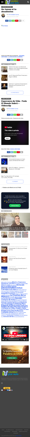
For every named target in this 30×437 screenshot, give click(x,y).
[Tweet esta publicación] (9, 20)
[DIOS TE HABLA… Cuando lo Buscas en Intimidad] (4, 170)
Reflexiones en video (6, 313)
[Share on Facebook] (8, 114)
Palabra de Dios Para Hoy (11, 307)
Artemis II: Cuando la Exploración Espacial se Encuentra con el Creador (18, 85)
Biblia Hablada (13, 285)
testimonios (3, 315)
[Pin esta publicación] (16, 20)
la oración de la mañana (15, 297)
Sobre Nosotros (23, 431)
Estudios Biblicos (13, 289)
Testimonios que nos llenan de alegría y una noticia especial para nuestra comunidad (18, 68)
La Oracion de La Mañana (15, 56)
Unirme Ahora (15, 205)
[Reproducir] (3, 339)
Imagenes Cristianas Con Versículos (14, 292)
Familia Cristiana (21, 289)
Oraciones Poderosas (21, 305)
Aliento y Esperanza (19, 282)
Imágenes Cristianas (8, 293)
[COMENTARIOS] (23, 20)
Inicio (3, 429)
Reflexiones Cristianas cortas (12, 311)
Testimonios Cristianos (12, 315)
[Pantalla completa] (27, 339)
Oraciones (14, 431)
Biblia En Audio (5, 285)
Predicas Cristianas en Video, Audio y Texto (14, 307)
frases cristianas (10, 291)
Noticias (25, 301)
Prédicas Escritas (8, 311)
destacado (20, 285)
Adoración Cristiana (6, 282)
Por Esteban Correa (14, 14)
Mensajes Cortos (10, 298)
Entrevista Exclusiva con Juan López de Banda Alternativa (17, 159)
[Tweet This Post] (11, 114)
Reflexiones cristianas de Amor (19, 312)
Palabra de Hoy (10, 429)
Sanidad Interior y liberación (17, 313)
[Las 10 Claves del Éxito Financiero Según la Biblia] (4, 78)
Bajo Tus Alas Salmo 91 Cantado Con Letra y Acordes (10, 176)
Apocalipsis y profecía (20, 283)
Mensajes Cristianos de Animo (11, 299)
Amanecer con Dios (8, 283)
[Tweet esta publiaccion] (11, 59)
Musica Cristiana (15, 149)
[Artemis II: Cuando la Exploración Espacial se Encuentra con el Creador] (4, 86)
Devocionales (8, 287)
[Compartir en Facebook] (6, 20)
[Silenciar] (24, 339)
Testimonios (7, 431)
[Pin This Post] (18, 114)
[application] (15, 333)
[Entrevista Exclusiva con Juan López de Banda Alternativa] (4, 161)
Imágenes (15, 433)
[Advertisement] (15, 409)
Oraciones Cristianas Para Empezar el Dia (13, 304)
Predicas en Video (24, 309)
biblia (26, 283)
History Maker (19, 435)
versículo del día (8, 316)
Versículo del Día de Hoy (19, 316)
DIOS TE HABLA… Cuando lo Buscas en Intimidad (16, 168)
